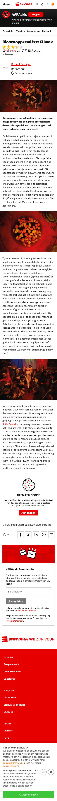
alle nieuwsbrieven (26, 610)
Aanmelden (15, 601)
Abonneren (33, 31)
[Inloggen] (47, 4)
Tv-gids (20, 31)
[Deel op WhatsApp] (44, 535)
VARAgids (19, 14)
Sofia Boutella (10, 424)
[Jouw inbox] (42, 4)
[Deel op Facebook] (20, 535)
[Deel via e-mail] (51, 535)
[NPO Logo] (53, 4)
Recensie (11, 50)
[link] (5, 68)
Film (4, 50)
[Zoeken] (37, 4)
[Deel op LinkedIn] (36, 535)
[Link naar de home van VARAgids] (6, 14)
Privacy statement (14, 620)
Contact (46, 31)
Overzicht (8, 31)
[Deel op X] (28, 535)
